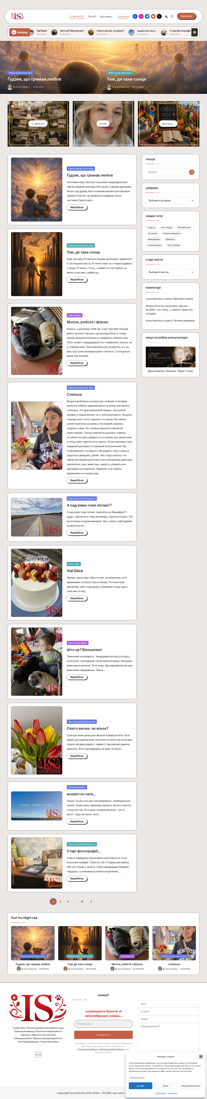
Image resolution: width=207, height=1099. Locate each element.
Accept (140, 1085)
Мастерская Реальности (81, 498)
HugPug (151, 227)
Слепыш (74, 394)
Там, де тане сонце (126, 79)
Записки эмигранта (171, 233)
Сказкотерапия (155, 245)
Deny (166, 1085)
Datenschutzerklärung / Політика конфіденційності (38, 1031)
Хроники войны (77, 787)
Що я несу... (168, 123)
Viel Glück (75, 570)
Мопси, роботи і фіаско (87, 322)
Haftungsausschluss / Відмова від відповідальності (38, 1038)
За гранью (152, 233)
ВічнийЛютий (184, 227)
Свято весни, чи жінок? (87, 728)
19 (82, 901)
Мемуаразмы (154, 239)
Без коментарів (156, 30)
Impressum (172, 1093)
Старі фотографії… (93, 30)
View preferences (190, 1085)
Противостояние (183, 298)
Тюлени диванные (184, 320)
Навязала (170, 239)
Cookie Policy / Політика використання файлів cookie (38, 1028)
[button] (200, 1056)
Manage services (137, 1077)
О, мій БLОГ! (38, 123)
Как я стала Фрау (77, 642)
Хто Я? (103, 123)
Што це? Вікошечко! (84, 649)
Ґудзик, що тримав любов (34, 79)
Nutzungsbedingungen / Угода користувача (38, 1041)
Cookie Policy (160, 1093)
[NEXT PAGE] (91, 901)
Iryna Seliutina (154, 298)
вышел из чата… (59, 30)
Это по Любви (173, 245)
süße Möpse (74, 315)
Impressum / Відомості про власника (38, 1035)
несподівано (125, 30)
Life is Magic (166, 227)
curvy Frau (73, 564)
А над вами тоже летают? (89, 505)
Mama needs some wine (20, 72)
